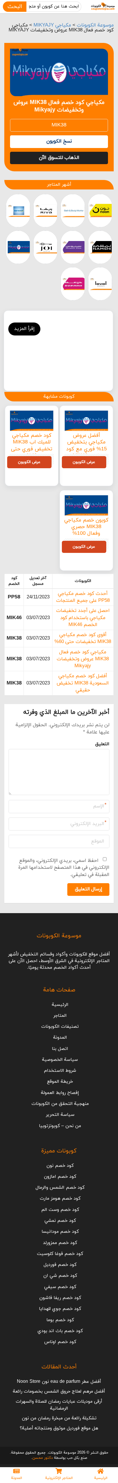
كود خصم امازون (60, 1176)
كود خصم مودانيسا (60, 1231)
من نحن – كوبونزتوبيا (60, 1126)
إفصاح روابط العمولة (60, 1093)
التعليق (102, 744)
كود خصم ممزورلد (60, 1243)
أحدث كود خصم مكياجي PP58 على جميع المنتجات (83, 597)
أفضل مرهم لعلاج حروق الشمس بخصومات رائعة (59, 1391)
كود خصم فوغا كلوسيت (60, 1254)
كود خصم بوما (60, 1320)
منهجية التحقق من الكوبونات (60, 1104)
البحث (14, 7)
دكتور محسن (42, 1458)
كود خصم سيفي (60, 1287)
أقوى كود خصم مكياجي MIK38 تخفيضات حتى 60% (82, 638)
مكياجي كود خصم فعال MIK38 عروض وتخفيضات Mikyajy (83, 659)
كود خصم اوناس (60, 1342)
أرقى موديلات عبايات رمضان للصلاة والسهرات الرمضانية (59, 1405)
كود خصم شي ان (60, 1276)
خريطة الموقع (60, 1081)
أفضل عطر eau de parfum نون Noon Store (59, 1381)
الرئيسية (60, 1005)
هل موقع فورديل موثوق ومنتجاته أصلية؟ (59, 1428)
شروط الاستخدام (60, 1070)
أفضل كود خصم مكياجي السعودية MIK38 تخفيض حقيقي (83, 683)
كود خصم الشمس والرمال (60, 1187)
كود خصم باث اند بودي (60, 1331)
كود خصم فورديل (60, 1265)
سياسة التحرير (60, 1115)
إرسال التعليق (88, 889)
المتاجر (60, 1015)
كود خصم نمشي (60, 1220)
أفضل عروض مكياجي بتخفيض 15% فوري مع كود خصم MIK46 (86, 445)
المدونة (60, 1037)
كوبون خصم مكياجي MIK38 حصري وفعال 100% (86, 527)
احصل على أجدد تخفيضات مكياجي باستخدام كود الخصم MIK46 (83, 617)
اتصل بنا (60, 1049)
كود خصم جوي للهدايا (60, 1309)
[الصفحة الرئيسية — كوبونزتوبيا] (103, 7)
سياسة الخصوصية (60, 1060)
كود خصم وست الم (60, 1210)
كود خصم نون (60, 1165)
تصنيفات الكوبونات (60, 1026)
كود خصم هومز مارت (60, 1198)
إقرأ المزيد (24, 328)
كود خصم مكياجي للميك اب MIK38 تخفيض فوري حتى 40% (31, 445)
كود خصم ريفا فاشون (60, 1298)
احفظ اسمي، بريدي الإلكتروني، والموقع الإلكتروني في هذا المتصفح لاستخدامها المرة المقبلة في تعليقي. (63, 867)
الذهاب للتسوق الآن (59, 157)
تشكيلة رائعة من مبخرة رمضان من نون (59, 1418)
